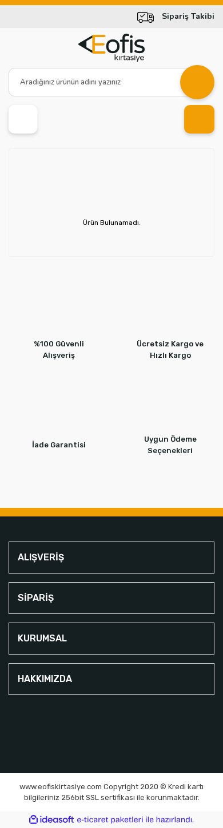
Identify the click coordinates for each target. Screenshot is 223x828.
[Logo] (111, 48)
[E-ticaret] (110, 820)
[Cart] (199, 119)
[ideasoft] (51, 819)
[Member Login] (23, 119)
